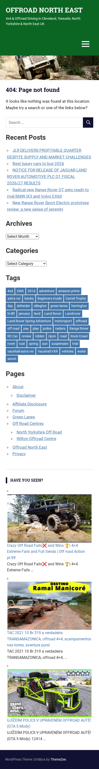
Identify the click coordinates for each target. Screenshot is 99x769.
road (63, 336)
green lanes (59, 306)
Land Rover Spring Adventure (29, 321)
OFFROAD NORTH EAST (44, 10)
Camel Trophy (76, 298)
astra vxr (14, 298)
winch (11, 359)
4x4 (10, 291)
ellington (40, 306)
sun (45, 344)
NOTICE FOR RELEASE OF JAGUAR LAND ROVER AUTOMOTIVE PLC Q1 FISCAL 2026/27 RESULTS (47, 176)
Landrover (72, 313)
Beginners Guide (49, 298)
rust (22, 344)
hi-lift (11, 313)
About (18, 386)
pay (26, 328)
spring (33, 344)
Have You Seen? (26, 480)
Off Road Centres (28, 423)
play (36, 328)
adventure (46, 291)
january (24, 313)
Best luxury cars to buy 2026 (38, 163)
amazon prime (69, 291)
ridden (39, 336)
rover (11, 344)
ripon (52, 336)
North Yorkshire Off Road (39, 432)
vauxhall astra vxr (20, 351)
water (81, 351)
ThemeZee (58, 759)
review (26, 336)
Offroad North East (29, 447)
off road (13, 328)
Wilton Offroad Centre (36, 438)
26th (20, 291)
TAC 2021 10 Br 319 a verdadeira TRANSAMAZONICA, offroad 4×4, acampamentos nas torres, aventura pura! (49, 638)
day (10, 306)
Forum (18, 410)
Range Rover (78, 328)
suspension (59, 344)
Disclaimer (26, 395)
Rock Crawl (79, 336)
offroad (81, 321)
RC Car (12, 336)
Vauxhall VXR (48, 351)
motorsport (63, 321)
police (47, 328)
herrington (79, 306)
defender (23, 306)
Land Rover (52, 313)
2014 (31, 291)
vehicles (68, 351)
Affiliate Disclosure (29, 404)
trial (75, 344)
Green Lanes (23, 417)
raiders (60, 328)
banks (29, 298)
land (37, 313)
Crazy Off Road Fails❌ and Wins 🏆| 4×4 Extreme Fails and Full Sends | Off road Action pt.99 (46, 551)
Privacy (19, 453)
